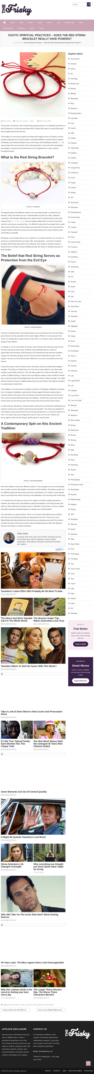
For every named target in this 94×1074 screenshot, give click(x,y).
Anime (73, 69)
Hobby (73, 336)
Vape (72, 593)
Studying (74, 534)
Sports (73, 529)
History (73, 331)
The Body (74, 559)
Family (73, 222)
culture (22, 1005)
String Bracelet (49, 1005)
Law (72, 376)
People (73, 470)
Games (73, 262)
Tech (72, 549)
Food (73, 237)
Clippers (74, 153)
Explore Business (80, 681)
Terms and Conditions (75, 1071)
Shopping (74, 519)
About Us (48, 1071)
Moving (73, 440)
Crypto (73, 183)
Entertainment (8, 28)
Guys (73, 291)
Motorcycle (75, 430)
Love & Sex (75, 395)
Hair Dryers (75, 306)
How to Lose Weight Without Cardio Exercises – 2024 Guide (51, 1010)
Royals (32, 28)
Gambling (74, 257)
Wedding (74, 613)
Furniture (74, 247)
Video (73, 603)
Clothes (73, 158)
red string (33, 1005)
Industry (74, 361)
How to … (74, 356)
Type (72, 588)
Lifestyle (74, 390)
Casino (73, 128)
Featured (74, 232)
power (27, 1005)
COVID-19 (74, 173)
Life (72, 385)
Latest (64, 1071)
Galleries (74, 252)
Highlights (74, 326)
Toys (72, 579)
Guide (73, 286)
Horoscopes (75, 346)
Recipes (74, 494)
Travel (41, 28)
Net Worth (74, 455)
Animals (73, 64)
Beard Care (75, 84)
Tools (73, 574)
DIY (72, 197)
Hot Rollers (75, 351)
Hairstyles (74, 316)
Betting (73, 93)
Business (74, 108)
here (59, 142)
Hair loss (74, 311)
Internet (73, 366)
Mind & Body (75, 420)
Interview (74, 371)
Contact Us (56, 1071)
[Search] (89, 4)
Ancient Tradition (13, 1005)
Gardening (74, 267)
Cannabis (74, 118)
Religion (74, 504)
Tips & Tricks (75, 569)
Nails (72, 450)
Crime (73, 178)
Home (12, 22)
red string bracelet (18, 221)
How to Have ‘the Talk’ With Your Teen (17, 1010)
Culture (25, 121)
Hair (72, 296)
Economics (75, 202)
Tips (72, 564)
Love (58, 22)
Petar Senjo (7, 121)
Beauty (73, 88)
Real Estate (75, 489)
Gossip (73, 282)
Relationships (70, 22)
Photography (75, 480)
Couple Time (75, 168)
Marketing (74, 410)
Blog (72, 103)
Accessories (75, 59)
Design (73, 192)
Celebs (39, 22)
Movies (49, 22)
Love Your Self (76, 400)
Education (74, 207)
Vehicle (73, 598)
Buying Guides (76, 113)
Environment (75, 217)
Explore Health (80, 644)
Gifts (72, 272)
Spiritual (40, 1005)
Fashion (74, 227)
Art (72, 74)
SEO (72, 514)
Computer (74, 163)
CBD (72, 133)
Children (74, 143)
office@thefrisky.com (46, 1051)
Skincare (74, 524)
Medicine (74, 415)
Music (73, 445)
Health (30, 22)
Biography (74, 98)
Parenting (21, 28)
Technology (75, 554)
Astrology (74, 79)
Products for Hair (77, 484)
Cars (72, 123)
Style (81, 22)
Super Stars (75, 544)
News (21, 22)
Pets (72, 475)
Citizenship (75, 148)
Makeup (74, 405)
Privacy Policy (88, 1071)
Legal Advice (75, 381)
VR (72, 608)
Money (73, 425)
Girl (72, 277)
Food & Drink (75, 242)
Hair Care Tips (76, 301)
